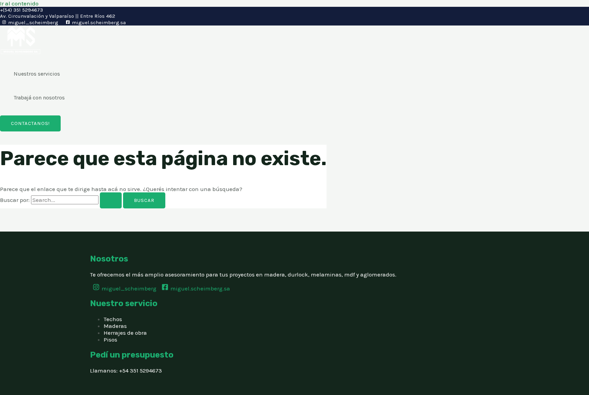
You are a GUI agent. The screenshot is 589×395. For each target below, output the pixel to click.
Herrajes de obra (125, 332)
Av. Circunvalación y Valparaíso (37, 16)
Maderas (115, 325)
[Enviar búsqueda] (111, 200)
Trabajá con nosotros (39, 97)
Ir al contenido (19, 3)
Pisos (110, 339)
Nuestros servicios (37, 73)
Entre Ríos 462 (97, 16)
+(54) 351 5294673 (21, 10)
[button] (30, 123)
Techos (113, 319)
